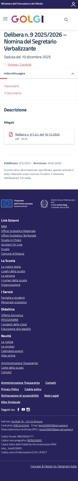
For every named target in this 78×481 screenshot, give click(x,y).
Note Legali (51, 395)
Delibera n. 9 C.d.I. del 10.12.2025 (37, 134)
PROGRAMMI (9, 319)
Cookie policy (33, 389)
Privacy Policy (10, 389)
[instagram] (28, 409)
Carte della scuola (12, 367)
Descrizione (12, 86)
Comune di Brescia (12, 253)
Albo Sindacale (10, 402)
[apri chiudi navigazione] (5, 19)
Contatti (6, 372)
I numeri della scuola (14, 280)
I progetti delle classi (14, 324)
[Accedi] (73, 4)
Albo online (8, 355)
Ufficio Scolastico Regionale (18, 231)
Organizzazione (10, 284)
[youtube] (23, 409)
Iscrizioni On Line (11, 244)
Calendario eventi (12, 351)
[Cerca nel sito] (66, 20)
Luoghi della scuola (13, 271)
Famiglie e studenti (13, 297)
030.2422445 (21, 425)
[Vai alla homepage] (27, 19)
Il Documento (13, 93)
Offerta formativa (12, 315)
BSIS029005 (34, 440)
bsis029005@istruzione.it (53, 425)
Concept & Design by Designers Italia (53, 466)
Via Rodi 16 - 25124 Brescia (26, 421)
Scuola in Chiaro (11, 240)
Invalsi (5, 249)
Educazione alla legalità (16, 329)
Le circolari (7, 346)
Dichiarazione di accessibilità (20, 395)
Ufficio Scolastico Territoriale (18, 235)
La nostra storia (11, 266)
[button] (39, 73)
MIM (4, 226)
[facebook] (18, 409)
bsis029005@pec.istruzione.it (56, 429)
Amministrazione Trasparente (19, 363)
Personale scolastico (14, 302)
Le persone (8, 275)
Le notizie (7, 342)
